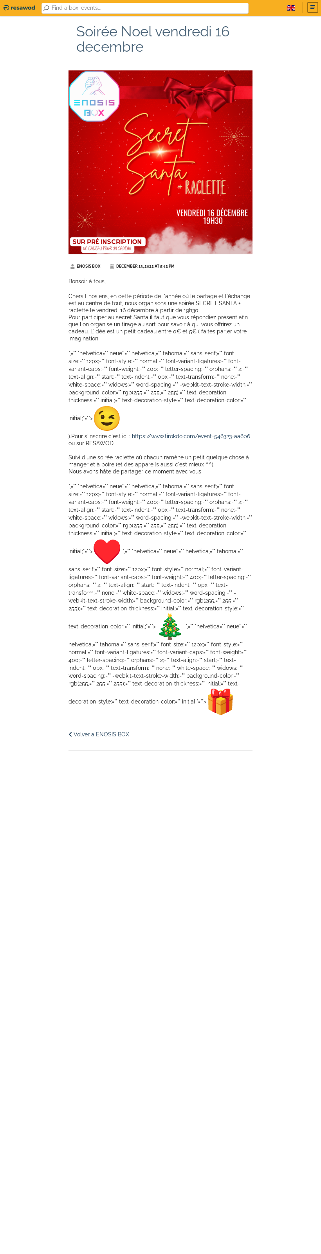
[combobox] (148, 8)
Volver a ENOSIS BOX (100, 734)
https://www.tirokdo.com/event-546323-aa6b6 (191, 436)
